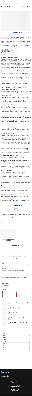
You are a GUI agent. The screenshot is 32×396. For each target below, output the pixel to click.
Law (16, 347)
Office (16, 357)
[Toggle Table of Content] (15, 49)
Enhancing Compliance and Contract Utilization (9, 52)
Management (16, 351)
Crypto (16, 335)
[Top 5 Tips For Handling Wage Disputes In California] (4, 314)
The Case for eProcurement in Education (8, 50)
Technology (16, 364)
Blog (16, 331)
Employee (16, 341)
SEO (16, 361)
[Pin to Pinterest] (19, 32)
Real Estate (16, 359)
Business (16, 333)
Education (16, 339)
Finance (16, 343)
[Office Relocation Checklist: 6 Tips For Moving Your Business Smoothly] (4, 304)
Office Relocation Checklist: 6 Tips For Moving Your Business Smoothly (13, 270)
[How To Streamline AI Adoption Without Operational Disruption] (4, 309)
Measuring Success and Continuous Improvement (9, 54)
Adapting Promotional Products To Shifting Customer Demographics (12, 279)
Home (1, 3)
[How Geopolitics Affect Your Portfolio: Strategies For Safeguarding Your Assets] (4, 319)
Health (16, 345)
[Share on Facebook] (16, 32)
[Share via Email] (21, 32)
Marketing (16, 355)
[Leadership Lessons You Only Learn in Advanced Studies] (8, 233)
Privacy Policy (2, 380)
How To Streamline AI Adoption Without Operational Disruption (12, 272)
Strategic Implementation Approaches (7, 51)
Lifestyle (16, 349)
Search (3, 263)
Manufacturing (16, 353)
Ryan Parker (5, 9)
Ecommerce (16, 337)
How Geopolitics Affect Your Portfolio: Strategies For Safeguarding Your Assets (14, 277)
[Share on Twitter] (17, 32)
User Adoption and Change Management (8, 53)
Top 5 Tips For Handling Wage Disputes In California (10, 275)
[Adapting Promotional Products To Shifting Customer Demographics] (4, 324)
